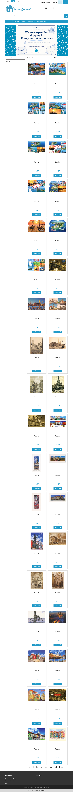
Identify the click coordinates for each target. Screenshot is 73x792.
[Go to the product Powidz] (36, 72)
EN (65, 2)
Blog (6, 783)
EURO (18, 1)
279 (55, 767)
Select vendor (9, 58)
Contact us (39, 779)
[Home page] (18, 7)
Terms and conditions (10, 781)
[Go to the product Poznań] (57, 268)
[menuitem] (8, 21)
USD (13, 1)
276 (42, 767)
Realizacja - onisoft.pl (29, 787)
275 (38, 767)
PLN (8, 1)
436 (62, 767)
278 (50, 767)
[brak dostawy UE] (36, 40)
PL (60, 2)
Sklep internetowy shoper (43, 787)
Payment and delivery (10, 779)
